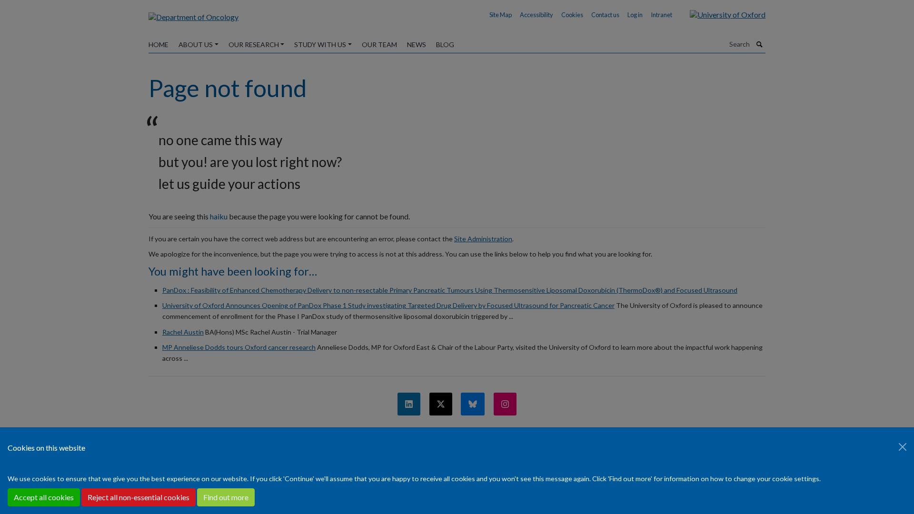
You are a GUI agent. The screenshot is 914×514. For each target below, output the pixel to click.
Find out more (225, 497)
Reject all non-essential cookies (138, 497)
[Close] (902, 447)
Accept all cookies (44, 497)
